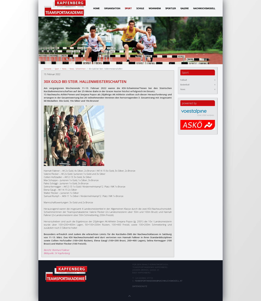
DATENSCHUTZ (139, 286)
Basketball (184, 84)
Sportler (170, 8)
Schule (140, 8)
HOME (96, 8)
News (64, 69)
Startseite (48, 69)
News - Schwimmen (77, 69)
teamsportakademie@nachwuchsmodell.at (158, 281)
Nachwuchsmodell (204, 8)
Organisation (112, 8)
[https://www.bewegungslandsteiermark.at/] (197, 127)
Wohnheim (155, 8)
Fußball (183, 80)
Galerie (184, 8)
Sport (128, 8)
